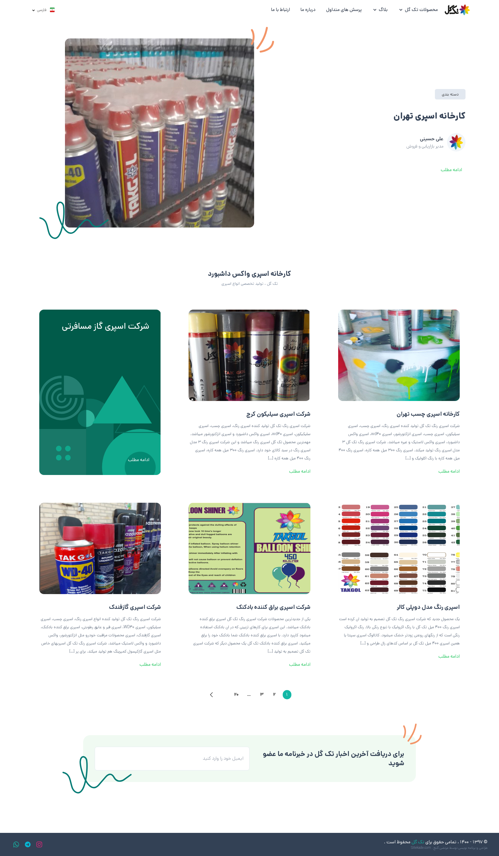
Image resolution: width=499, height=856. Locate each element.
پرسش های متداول (344, 9)
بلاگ (383, 9)
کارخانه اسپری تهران (429, 116)
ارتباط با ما (280, 9)
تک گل (418, 842)
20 (236, 694)
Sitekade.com (421, 847)
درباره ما (308, 9)
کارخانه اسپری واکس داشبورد (249, 274)
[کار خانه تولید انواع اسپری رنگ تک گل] (456, 10)
